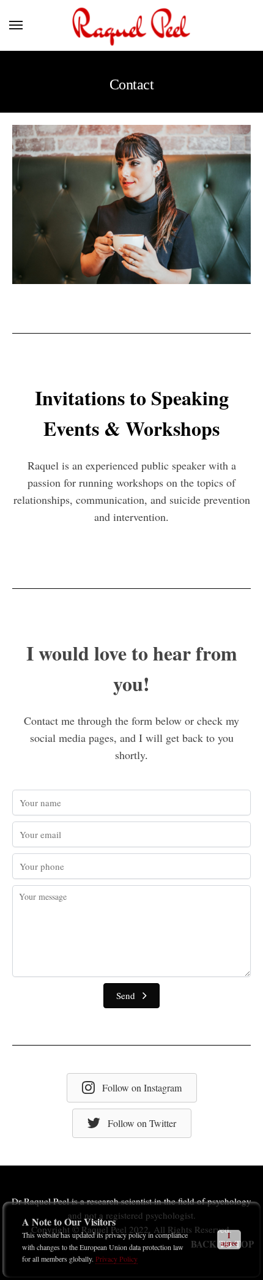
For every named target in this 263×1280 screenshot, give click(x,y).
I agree (229, 1239)
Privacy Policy (116, 1258)
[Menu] (27, 26)
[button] (131, 996)
